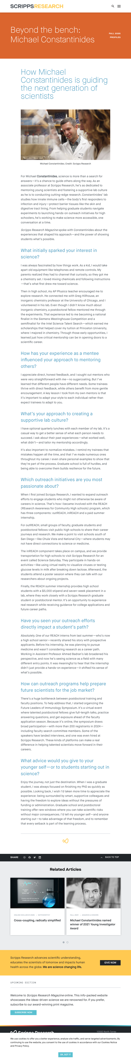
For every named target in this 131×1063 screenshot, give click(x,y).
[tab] (64, 942)
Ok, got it (65, 1055)
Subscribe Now (23, 1013)
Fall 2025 (115, 34)
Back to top (112, 857)
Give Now (110, 963)
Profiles (115, 37)
